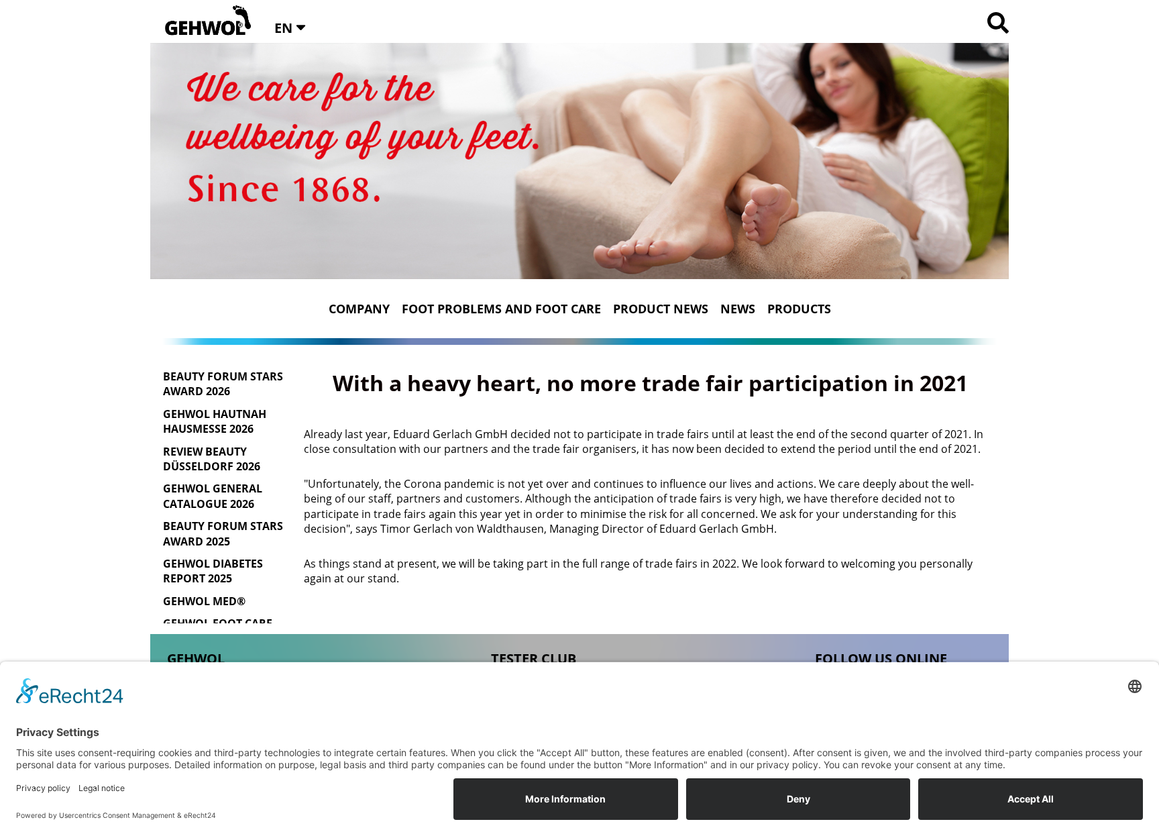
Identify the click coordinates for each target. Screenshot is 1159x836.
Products (799, 309)
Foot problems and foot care (501, 309)
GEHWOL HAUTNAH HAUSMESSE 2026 (214, 421)
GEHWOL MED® (204, 601)
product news (660, 309)
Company (359, 309)
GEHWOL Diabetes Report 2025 (213, 571)
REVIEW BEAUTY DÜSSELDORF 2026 (211, 459)
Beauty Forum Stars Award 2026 (223, 384)
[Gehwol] (203, 21)
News (737, 309)
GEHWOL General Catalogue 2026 (212, 496)
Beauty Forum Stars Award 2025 (223, 533)
